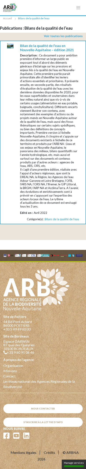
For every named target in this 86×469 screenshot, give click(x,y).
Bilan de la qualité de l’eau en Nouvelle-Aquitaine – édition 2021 (47, 48)
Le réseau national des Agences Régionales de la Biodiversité (39, 384)
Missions (10, 371)
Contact (9, 376)
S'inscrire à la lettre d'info (43, 422)
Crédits (49, 452)
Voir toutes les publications (63, 36)
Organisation (13, 365)
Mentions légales (23, 452)
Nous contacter (43, 408)
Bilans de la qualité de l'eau (62, 219)
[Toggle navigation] (78, 8)
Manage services (74, 462)
